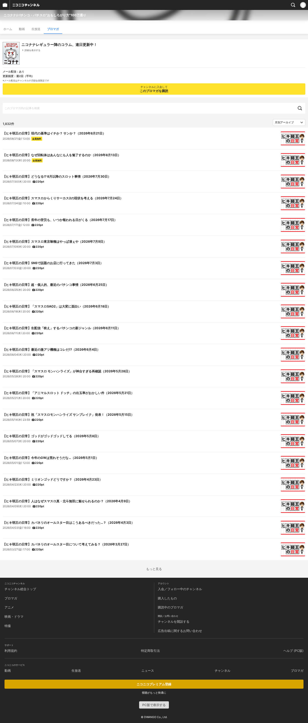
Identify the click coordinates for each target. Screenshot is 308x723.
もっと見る (154, 568)
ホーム (7, 29)
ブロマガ (53, 29)
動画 (22, 29)
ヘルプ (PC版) (293, 651)
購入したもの (167, 598)
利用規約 (11, 651)
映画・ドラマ (14, 616)
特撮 (8, 626)
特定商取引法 (150, 651)
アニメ (9, 607)
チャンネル (222, 670)
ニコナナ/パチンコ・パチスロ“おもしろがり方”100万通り (45, 15)
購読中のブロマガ (170, 607)
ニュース (147, 670)
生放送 (36, 29)
